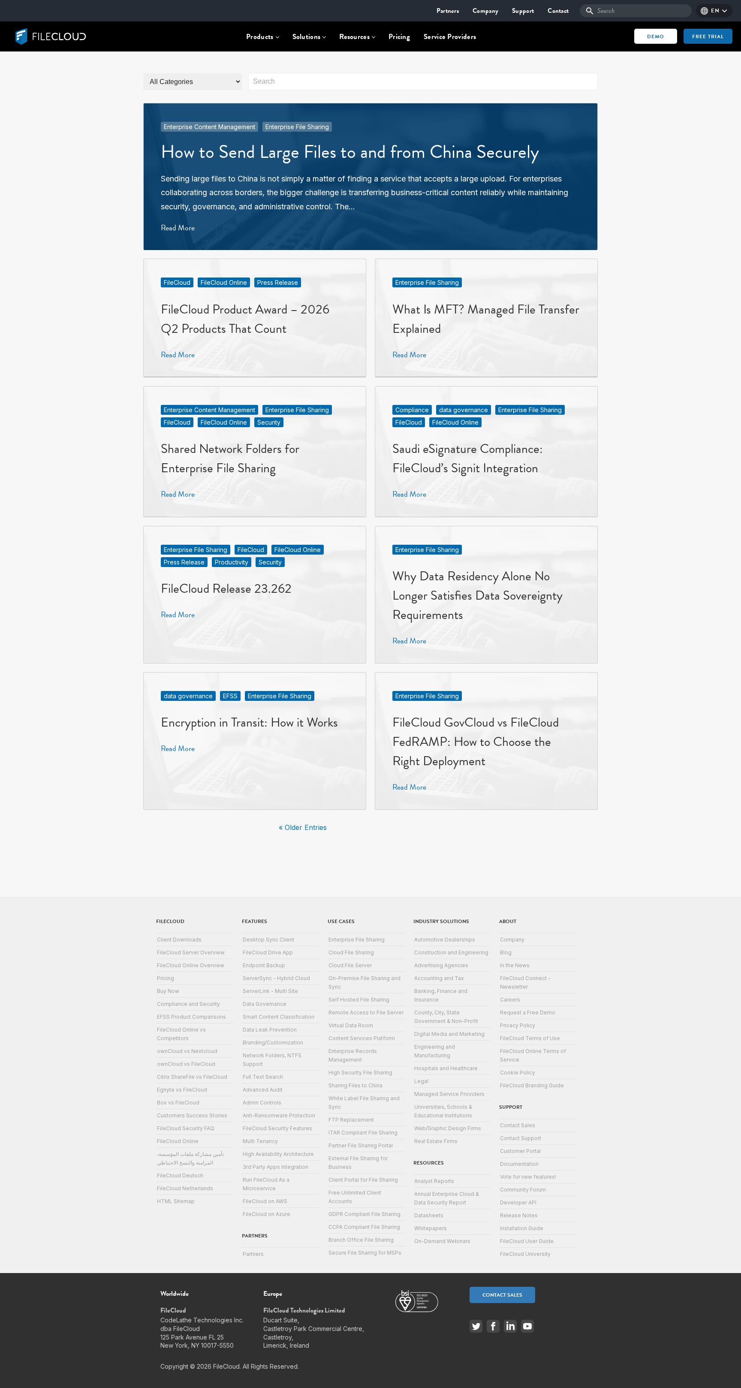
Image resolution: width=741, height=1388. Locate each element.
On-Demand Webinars (442, 1241)
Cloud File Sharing (351, 952)
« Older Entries (303, 827)
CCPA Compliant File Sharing (364, 1227)
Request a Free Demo (527, 1012)
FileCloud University (525, 1254)
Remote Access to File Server (366, 1012)
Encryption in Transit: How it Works (249, 722)
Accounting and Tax (439, 978)
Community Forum (523, 1189)
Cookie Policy (517, 1072)
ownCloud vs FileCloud (186, 1064)
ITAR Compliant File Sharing (363, 1132)
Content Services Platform (361, 1038)
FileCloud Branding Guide (532, 1085)
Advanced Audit (263, 1089)
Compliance (412, 409)
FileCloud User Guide (527, 1241)
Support (523, 10)
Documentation (519, 1164)
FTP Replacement (351, 1119)
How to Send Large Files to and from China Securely (350, 151)
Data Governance (264, 1004)
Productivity (231, 562)
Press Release (277, 282)
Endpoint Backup (264, 965)
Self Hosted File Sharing (358, 999)
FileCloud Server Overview (191, 952)
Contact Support (520, 1138)
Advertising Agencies (441, 965)
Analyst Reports (434, 1181)
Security (268, 422)
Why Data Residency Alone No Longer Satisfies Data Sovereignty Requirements (477, 595)
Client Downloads (179, 939)
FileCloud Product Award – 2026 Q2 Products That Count (245, 319)
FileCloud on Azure (266, 1214)
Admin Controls (262, 1102)
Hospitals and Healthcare (446, 1068)
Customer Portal (520, 1151)
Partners (448, 10)
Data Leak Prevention (270, 1029)
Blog (506, 952)
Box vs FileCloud (178, 1102)
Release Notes (519, 1215)
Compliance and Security (188, 1004)
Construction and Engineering (451, 952)
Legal (421, 1081)
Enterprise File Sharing (297, 126)
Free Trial (708, 36)
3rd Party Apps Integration (275, 1167)
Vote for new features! (528, 1177)
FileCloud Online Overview (190, 965)
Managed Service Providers (449, 1094)
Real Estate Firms (436, 1141)
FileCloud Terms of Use (530, 1038)
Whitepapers (430, 1228)
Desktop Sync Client (268, 939)
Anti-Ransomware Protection (279, 1115)
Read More (178, 227)
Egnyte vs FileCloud (182, 1089)
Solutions (306, 36)
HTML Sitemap (176, 1201)
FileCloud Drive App (268, 952)
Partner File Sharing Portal (360, 1145)
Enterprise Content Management (209, 126)
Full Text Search (263, 1077)
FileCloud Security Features (277, 1128)
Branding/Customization (273, 1042)
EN (715, 10)
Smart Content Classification (278, 1017)
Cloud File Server (350, 965)
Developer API (518, 1202)
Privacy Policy (517, 1025)
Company (485, 10)
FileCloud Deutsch (180, 1175)
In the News (515, 965)
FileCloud (177, 282)
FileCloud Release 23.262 (226, 588)
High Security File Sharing (360, 1072)
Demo (655, 36)
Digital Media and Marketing (449, 1034)
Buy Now (168, 991)
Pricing (399, 36)
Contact (558, 10)
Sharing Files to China (355, 1085)
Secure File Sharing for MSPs (364, 1252)
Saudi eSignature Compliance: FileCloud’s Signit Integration (467, 458)
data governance (463, 409)
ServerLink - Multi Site (270, 991)
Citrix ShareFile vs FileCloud (192, 1077)
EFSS (230, 696)
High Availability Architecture (278, 1154)
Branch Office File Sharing (361, 1240)
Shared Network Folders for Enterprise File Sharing (230, 458)
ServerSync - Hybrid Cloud (276, 978)
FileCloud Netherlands (185, 1188)
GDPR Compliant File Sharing (364, 1214)
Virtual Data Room (350, 1025)
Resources (354, 36)
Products (259, 36)
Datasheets (428, 1215)
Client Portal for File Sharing (363, 1180)
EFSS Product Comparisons (191, 1017)
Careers (510, 999)
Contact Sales (517, 1125)
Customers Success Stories (192, 1115)
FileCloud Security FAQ (185, 1128)
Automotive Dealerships (444, 939)
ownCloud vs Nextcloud (187, 1051)
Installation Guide (521, 1228)
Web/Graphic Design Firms (447, 1128)
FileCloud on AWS (265, 1201)
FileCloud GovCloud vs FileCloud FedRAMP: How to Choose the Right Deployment (475, 741)
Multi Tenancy (260, 1141)
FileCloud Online (224, 282)
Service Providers (450, 36)
